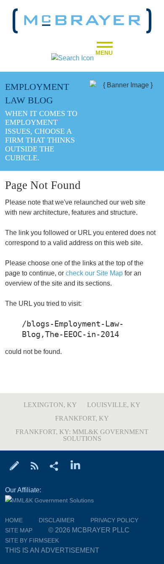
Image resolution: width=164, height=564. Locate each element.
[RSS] (34, 465)
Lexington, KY (50, 404)
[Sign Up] (14, 465)
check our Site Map (94, 273)
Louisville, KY (113, 404)
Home (14, 520)
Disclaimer (56, 520)
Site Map (18, 530)
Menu (104, 50)
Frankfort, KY (82, 418)
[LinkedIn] (75, 465)
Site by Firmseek (32, 540)
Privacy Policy (114, 520)
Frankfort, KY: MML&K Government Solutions (82, 435)
